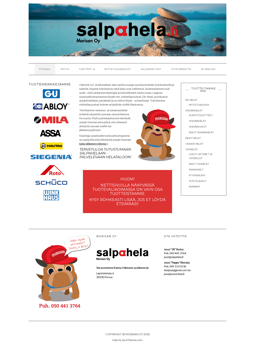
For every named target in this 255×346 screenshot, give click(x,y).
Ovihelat (191, 149)
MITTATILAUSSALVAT (118, 69)
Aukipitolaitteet (201, 115)
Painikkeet (196, 169)
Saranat (194, 186)
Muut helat (193, 138)
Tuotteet (86, 69)
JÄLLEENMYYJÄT (151, 69)
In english (208, 69)
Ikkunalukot (198, 126)
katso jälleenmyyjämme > (93, 143)
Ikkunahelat (194, 110)
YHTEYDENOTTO (181, 69)
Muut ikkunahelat (201, 132)
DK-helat (191, 99)
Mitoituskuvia (199, 104)
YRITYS (64, 69)
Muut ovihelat (199, 163)
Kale (115, 339)
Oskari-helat (194, 143)
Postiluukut (197, 180)
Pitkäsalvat (197, 175)
